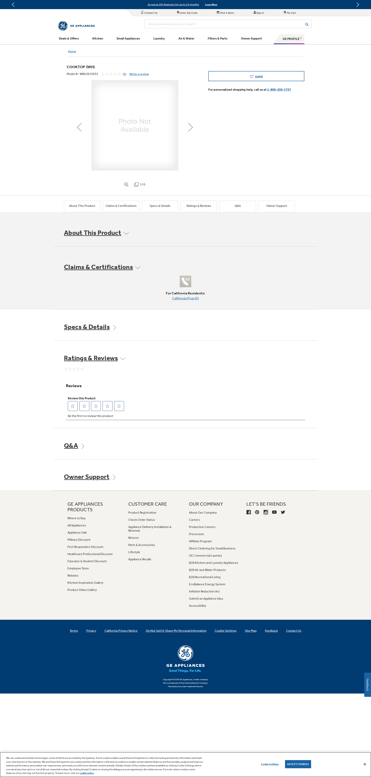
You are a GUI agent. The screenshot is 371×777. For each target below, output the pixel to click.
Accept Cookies (298, 764)
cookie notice (87, 773)
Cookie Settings (270, 764)
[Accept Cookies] (365, 764)
